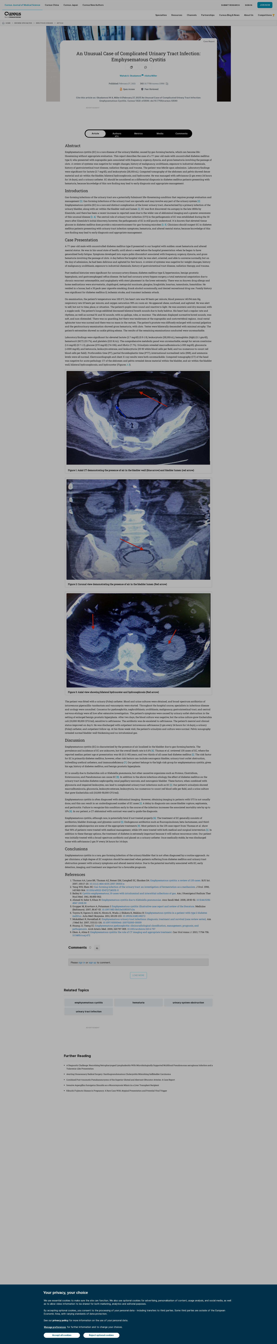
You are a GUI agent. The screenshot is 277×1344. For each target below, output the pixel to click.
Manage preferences (55, 1327)
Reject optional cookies (101, 1335)
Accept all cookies (61, 1335)
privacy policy (60, 1320)
